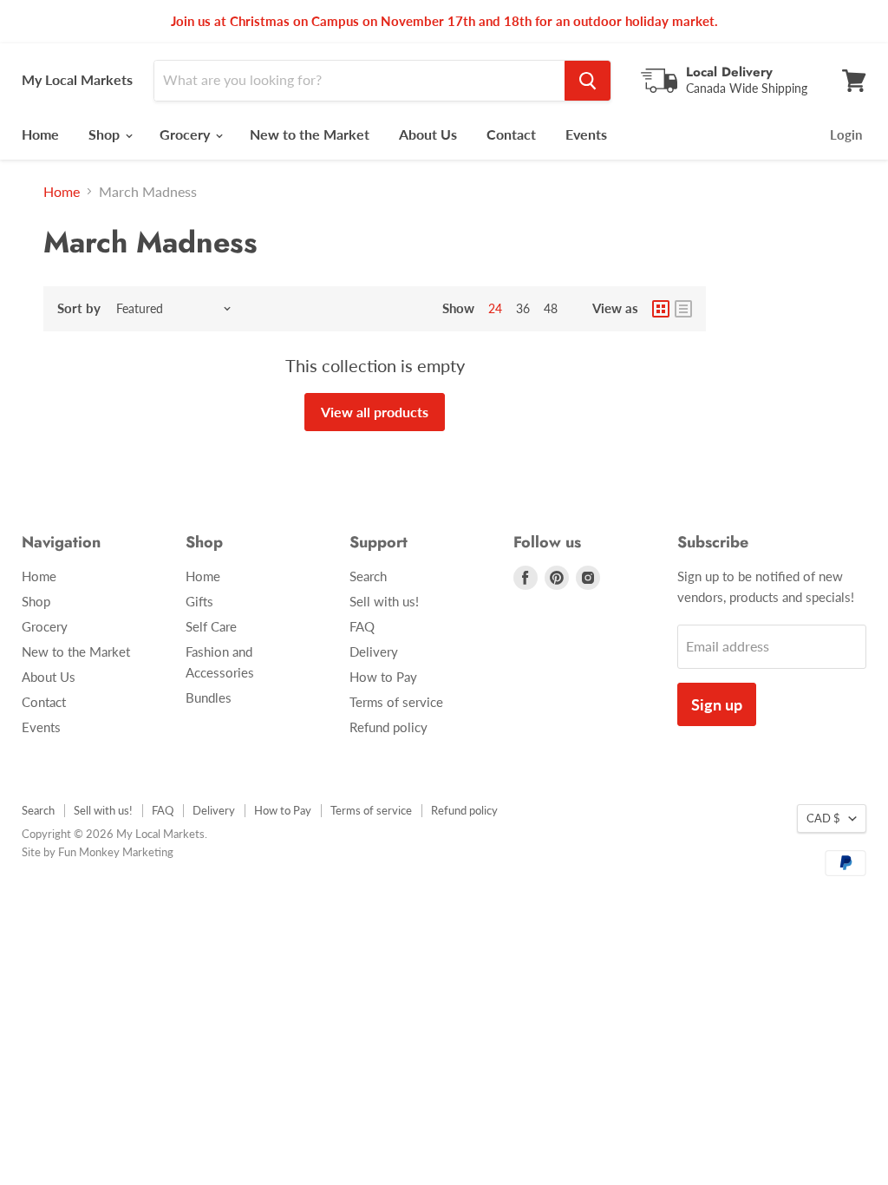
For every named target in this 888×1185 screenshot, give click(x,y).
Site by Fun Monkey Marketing (97, 852)
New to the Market (309, 134)
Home (40, 134)
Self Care (211, 626)
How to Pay (383, 676)
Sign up (716, 704)
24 (495, 308)
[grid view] (660, 309)
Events (586, 134)
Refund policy (388, 727)
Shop (105, 134)
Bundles (209, 697)
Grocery (186, 134)
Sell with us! (384, 601)
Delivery (373, 651)
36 (523, 308)
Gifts (199, 601)
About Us (428, 134)
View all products (374, 411)
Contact (511, 134)
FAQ (362, 626)
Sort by (79, 308)
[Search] (587, 81)
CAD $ (823, 818)
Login (846, 134)
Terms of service (396, 702)
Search (368, 576)
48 (551, 308)
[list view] (683, 309)
